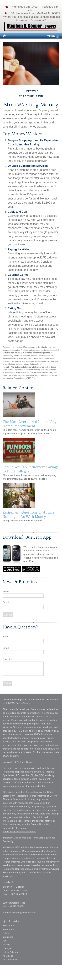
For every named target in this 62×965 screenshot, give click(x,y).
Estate (6, 933)
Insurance (8, 937)
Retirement (9, 925)
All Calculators (10, 959)
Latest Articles (10, 952)
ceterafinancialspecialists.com (19, 831)
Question (7, 659)
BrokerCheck (23, 703)
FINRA (34, 775)
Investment (9, 929)
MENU (51, 35)
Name (6, 591)
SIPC (41, 775)
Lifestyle (7, 948)
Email (6, 602)
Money (6, 944)
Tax (4, 940)
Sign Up (7, 614)
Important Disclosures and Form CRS (23, 837)
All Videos (8, 955)
